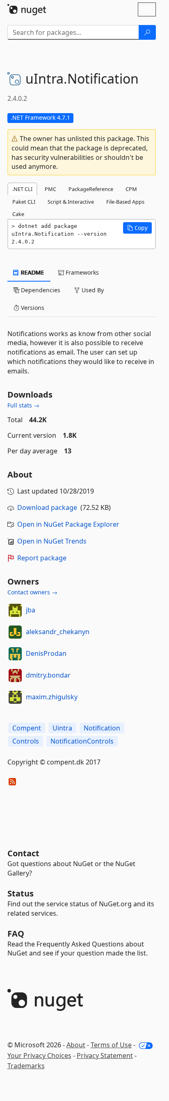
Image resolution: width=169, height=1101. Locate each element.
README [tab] (31, 272)
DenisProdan (46, 653)
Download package (47, 507)
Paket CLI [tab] (23, 201)
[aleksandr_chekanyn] (15, 632)
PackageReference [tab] (91, 189)
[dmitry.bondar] (15, 675)
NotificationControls (82, 741)
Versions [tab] (31, 308)
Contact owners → (32, 592)
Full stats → (23, 405)
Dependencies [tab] (39, 290)
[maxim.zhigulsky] (15, 697)
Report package (41, 557)
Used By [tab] (92, 290)
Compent (26, 727)
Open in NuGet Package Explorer (68, 524)
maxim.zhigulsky (52, 696)
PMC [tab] (50, 189)
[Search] (147, 32)
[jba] (15, 610)
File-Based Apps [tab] (125, 201)
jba (30, 609)
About (75, 1044)
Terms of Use (111, 1044)
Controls (25, 741)
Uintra (62, 727)
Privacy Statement (105, 1055)
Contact (23, 853)
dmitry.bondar (48, 675)
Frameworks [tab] (81, 272)
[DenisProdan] (15, 653)
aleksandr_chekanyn (57, 631)
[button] (137, 228)
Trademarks (26, 1065)
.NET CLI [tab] (22, 189)
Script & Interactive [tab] (71, 201)
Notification (102, 727)
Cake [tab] (18, 214)
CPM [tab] (131, 189)
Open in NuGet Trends (52, 541)
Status (20, 893)
